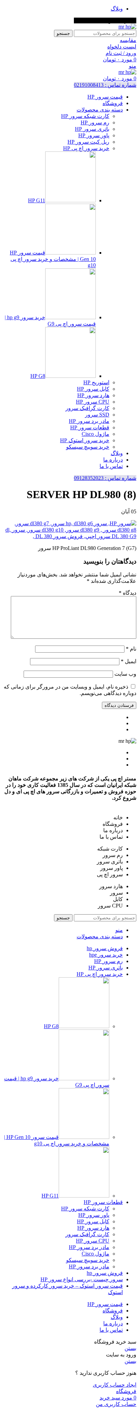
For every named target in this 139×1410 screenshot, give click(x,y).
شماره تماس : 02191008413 (105, 85)
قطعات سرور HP (89, 427)
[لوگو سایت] (127, 26)
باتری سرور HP (92, 129)
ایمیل (128, 661)
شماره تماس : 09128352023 (105, 478)
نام (131, 649)
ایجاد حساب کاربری (114, 1385)
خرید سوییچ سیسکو (87, 447)
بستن (130, 1348)
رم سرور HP (95, 122)
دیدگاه (127, 593)
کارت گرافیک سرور (87, 408)
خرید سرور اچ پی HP (86, 148)
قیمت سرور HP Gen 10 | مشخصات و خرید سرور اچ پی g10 (53, 259)
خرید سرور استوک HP (84, 440)
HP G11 (36, 200)
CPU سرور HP (92, 402)
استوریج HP (96, 382)
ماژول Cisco (95, 434)
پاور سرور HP (93, 135)
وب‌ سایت (125, 674)
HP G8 (37, 376)
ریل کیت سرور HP (88, 142)
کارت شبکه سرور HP (85, 116)
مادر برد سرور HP (89, 421)
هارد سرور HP (93, 395)
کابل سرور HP (93, 389)
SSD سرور (97, 414)
